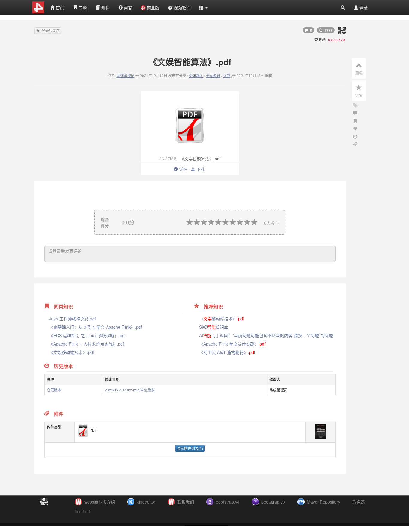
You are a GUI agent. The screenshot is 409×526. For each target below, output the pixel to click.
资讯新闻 (196, 75)
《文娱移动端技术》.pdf (71, 352)
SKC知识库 (213, 327)
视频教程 (182, 7)
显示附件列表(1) (190, 448)
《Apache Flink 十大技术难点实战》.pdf (86, 344)
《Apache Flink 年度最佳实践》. (232, 344)
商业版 (153, 7)
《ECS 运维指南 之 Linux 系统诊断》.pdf (87, 335)
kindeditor (146, 502)
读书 (226, 75)
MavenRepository (323, 502)
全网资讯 (213, 75)
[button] (203, 7)
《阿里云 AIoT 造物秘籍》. (227, 352)
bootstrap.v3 (273, 502)
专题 (82, 7)
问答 (127, 7)
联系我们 (185, 502)
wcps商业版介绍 (99, 502)
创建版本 (54, 389)
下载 (200, 169)
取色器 (358, 502)
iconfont (82, 511)
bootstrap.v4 (228, 502)
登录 (363, 7)
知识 (105, 7)
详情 (182, 169)
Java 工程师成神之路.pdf (72, 319)
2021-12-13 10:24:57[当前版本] (130, 389)
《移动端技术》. (221, 319)
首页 (59, 7)
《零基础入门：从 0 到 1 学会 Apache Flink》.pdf (95, 327)
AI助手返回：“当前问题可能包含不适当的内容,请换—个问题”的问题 (266, 335)
